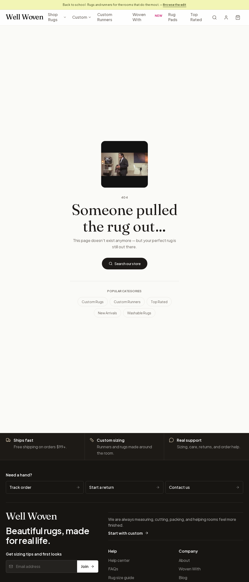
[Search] (214, 17)
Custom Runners (104, 17)
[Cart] (237, 17)
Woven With (147, 17)
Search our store (128, 263)
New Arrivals (107, 313)
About (184, 560)
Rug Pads (172, 17)
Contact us (179, 487)
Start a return (101, 487)
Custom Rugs (93, 301)
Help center (119, 560)
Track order (20, 487)
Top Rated (196, 17)
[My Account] (226, 17)
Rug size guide (121, 577)
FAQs (113, 568)
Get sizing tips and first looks (34, 554)
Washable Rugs (139, 313)
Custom (79, 17)
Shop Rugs (53, 17)
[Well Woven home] (24, 17)
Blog (183, 577)
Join (85, 566)
